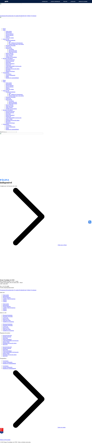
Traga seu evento (9, 54)
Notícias (7, 36)
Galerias (5, 301)
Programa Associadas (10, 45)
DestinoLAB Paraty (10, 71)
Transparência (6, 72)
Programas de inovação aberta (12, 68)
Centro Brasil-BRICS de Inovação (13, 66)
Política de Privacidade (5, 439)
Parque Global (9, 67)
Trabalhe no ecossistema (11, 57)
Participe (65, 1)
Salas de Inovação (13, 50)
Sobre (4, 30)
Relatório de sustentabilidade (12, 77)
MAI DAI (8, 70)
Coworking (11, 49)
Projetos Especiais (10, 61)
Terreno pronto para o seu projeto (16, 44)
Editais (7, 76)
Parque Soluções (9, 53)
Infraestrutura (9, 32)
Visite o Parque (9, 55)
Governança (8, 74)
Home (4, 28)
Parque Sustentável (10, 63)
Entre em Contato (10, 37)
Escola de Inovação (10, 59)
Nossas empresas (9, 33)
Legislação (73, 1)
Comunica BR (44, 1)
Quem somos (9, 31)
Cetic (10, 41)
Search (1, 132)
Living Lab (8, 46)
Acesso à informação (55, 1)
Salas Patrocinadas (13, 52)
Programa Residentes (10, 40)
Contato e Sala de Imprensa (9, 298)
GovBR (6, 1)
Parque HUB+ (9, 48)
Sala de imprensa (9, 35)
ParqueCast (8, 65)
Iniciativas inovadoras (8, 58)
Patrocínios (8, 62)
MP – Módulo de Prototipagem (16, 43)
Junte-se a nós (6, 39)
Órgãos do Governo (83, 1)
